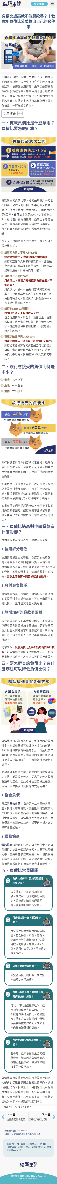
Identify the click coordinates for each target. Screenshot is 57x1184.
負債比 (18, 214)
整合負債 (15, 803)
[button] (52, 3)
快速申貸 (39, 4)
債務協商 (6, 844)
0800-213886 (21, 1131)
